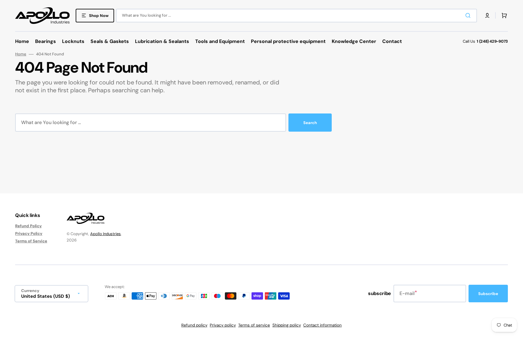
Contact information (322, 325)
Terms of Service (31, 241)
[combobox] (296, 15)
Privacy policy (223, 325)
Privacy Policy (28, 233)
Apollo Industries (105, 233)
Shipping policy (286, 325)
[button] (487, 15)
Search (310, 122)
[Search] (469, 15)
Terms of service (254, 325)
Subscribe (488, 293)
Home (20, 54)
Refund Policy (28, 226)
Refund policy (194, 325)
